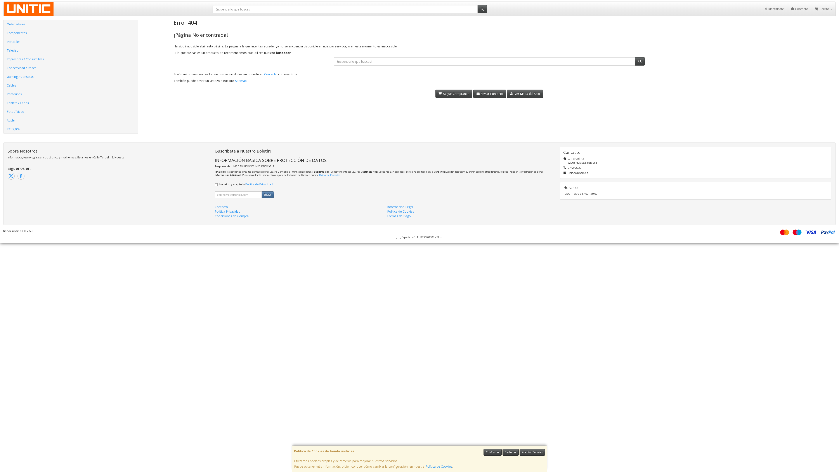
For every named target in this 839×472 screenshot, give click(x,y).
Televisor (13, 50)
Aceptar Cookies (532, 452)
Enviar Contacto (491, 94)
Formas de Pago (399, 216)
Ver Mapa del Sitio (527, 94)
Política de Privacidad (329, 175)
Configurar (492, 452)
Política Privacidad (227, 211)
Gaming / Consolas (20, 77)
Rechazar (510, 452)
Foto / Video (15, 111)
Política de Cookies (438, 466)
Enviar (267, 194)
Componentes (17, 33)
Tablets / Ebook (18, 103)
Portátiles (13, 42)
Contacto (801, 9)
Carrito (824, 9)
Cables (11, 85)
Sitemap (241, 81)
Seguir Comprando (456, 94)
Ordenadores (16, 24)
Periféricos (14, 94)
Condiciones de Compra (232, 216)
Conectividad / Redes (21, 68)
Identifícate (775, 9)
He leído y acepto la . (246, 184)
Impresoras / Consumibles (25, 59)
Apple (11, 120)
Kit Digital (13, 129)
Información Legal (400, 207)
